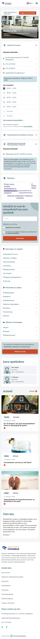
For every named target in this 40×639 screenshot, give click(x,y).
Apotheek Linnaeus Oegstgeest (10, 192)
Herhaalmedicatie (9, 262)
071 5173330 (10, 64)
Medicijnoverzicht (9, 270)
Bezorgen (6, 331)
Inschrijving (7, 266)
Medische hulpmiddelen (11, 304)
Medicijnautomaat (9, 335)
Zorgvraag (6, 281)
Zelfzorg (6, 316)
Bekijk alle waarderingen (15, 196)
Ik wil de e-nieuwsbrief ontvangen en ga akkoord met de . (21, 232)
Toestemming (7, 312)
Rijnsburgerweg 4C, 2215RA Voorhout (19, 154)
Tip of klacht (7, 273)
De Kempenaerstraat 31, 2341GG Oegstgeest (17, 58)
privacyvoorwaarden (13, 233)
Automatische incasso (10, 254)
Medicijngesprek (8, 293)
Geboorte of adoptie (10, 258)
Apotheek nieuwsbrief (13, 227)
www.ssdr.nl (8, 169)
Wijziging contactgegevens (12, 277)
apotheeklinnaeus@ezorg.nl (15, 73)
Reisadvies (6, 308)
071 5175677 (10, 68)
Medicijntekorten (8, 300)
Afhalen (5, 328)
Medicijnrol (6, 297)
